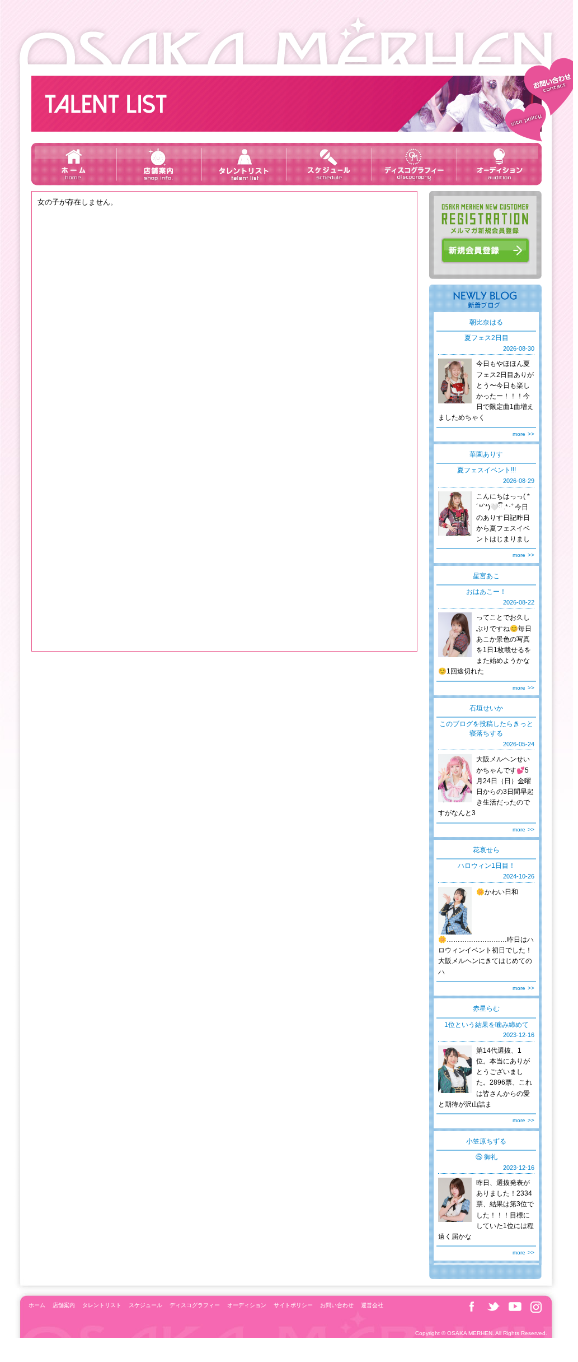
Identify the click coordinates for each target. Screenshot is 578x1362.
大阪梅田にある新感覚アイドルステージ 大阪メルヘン (286, 40)
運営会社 (372, 1305)
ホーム (73, 164)
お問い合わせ (550, 79)
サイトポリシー (524, 124)
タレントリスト (243, 164)
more (519, 434)
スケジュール (329, 164)
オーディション (499, 164)
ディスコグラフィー (414, 164)
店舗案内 (158, 164)
